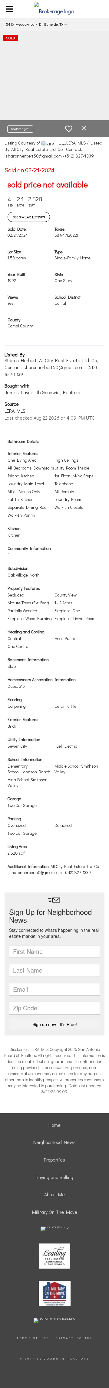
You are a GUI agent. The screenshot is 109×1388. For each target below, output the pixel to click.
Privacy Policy (74, 1338)
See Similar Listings (29, 217)
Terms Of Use (33, 1338)
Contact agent (20, 129)
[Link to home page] (54, 9)
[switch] (68, 128)
